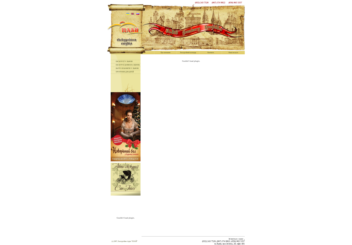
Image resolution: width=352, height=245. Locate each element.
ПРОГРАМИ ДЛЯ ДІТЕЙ (125, 72)
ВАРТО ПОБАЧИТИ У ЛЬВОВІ (127, 68)
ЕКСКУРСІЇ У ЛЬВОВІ (124, 61)
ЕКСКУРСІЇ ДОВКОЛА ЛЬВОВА (128, 65)
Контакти (210, 52)
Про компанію (165, 52)
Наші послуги (233, 52)
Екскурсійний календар (188, 52)
